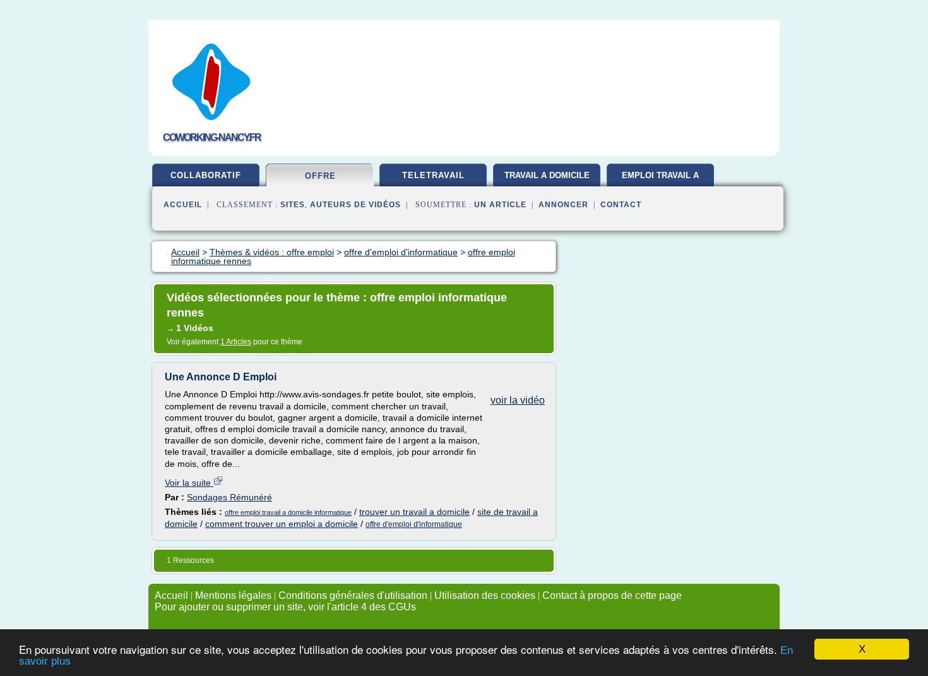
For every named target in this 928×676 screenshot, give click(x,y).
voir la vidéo (518, 400)
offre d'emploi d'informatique (414, 524)
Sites (292, 204)
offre (320, 176)
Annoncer (563, 204)
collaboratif (205, 175)
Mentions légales (233, 595)
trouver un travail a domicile (414, 512)
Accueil (183, 204)
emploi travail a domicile (660, 180)
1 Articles (235, 341)
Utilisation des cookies (484, 595)
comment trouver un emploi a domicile (281, 524)
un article (500, 204)
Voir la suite (189, 483)
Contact (620, 204)
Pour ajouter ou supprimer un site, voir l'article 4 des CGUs (285, 606)
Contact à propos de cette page (612, 595)
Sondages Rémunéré (229, 497)
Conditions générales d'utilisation (352, 595)
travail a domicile (547, 175)
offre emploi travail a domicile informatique (288, 512)
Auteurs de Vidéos (355, 204)
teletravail (433, 175)
